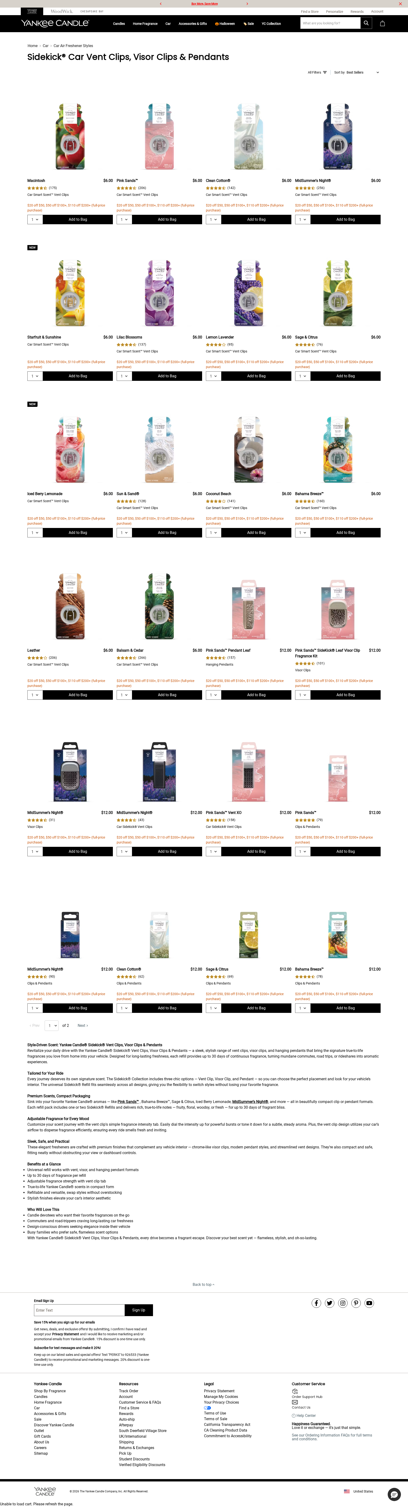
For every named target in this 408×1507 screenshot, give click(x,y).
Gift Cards (42, 1436)
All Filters (314, 72)
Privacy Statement (65, 1334)
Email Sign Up (44, 1301)
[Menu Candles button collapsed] (127, 23)
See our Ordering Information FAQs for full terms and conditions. (332, 1437)
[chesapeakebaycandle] (92, 11)
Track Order (128, 1391)
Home (33, 46)
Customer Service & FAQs (140, 1402)
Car (168, 24)
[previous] (160, 3)
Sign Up (138, 1310)
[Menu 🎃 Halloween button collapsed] (237, 23)
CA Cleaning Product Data (225, 1430)
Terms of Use (215, 1413)
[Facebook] (316, 1303)
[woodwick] (62, 11)
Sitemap (41, 1453)
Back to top (202, 1284)
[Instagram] (343, 1303)
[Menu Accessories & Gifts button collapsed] (209, 23)
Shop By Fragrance (50, 1391)
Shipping (126, 1442)
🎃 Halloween (225, 24)
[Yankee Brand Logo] (55, 23)
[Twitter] (329, 1303)
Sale (37, 1419)
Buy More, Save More (204, 3)
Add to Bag (78, 219)
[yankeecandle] (34, 11)
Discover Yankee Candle (54, 1425)
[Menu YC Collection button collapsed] (283, 23)
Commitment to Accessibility (228, 1436)
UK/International (132, 1436)
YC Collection (271, 24)
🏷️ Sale (248, 24)
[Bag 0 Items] (382, 24)
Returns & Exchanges (136, 1447)
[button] (394, 1494)
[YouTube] (369, 1303)
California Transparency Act (227, 1424)
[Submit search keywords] (366, 23)
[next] (247, 3)
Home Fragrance (145, 24)
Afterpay (126, 1425)
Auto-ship (127, 1419)
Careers (40, 1447)
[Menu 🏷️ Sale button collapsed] (256, 23)
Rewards (126, 1413)
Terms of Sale (215, 1419)
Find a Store (129, 1408)
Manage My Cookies (221, 1396)
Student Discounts (134, 1459)
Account (126, 1396)
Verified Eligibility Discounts (142, 1465)
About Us (41, 1442)
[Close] (400, 4)
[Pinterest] (356, 1303)
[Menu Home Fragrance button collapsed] (159, 23)
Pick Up (125, 1453)
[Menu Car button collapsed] (172, 23)
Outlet (39, 1430)
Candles (119, 24)
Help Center (306, 1416)
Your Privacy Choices (221, 1402)
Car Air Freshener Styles (73, 46)
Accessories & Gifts (193, 24)
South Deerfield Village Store (142, 1430)
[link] (42, 187)
